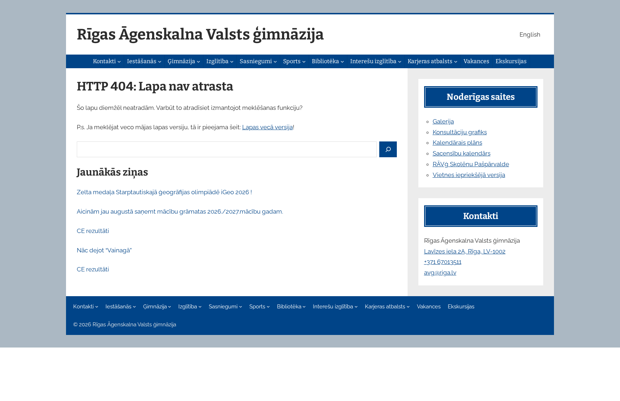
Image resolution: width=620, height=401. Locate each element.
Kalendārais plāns (457, 142)
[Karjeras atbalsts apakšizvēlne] (455, 61)
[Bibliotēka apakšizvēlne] (342, 61)
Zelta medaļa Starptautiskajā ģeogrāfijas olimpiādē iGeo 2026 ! (164, 192)
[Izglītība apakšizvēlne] (232, 61)
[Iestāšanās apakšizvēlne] (159, 61)
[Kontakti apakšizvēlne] (119, 61)
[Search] (388, 149)
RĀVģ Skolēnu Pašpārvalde (471, 164)
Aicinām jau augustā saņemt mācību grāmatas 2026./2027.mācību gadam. (180, 211)
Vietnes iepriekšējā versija (469, 174)
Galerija (443, 121)
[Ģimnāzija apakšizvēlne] (198, 61)
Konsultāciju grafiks (460, 132)
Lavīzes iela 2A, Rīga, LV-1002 (465, 251)
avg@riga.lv (440, 272)
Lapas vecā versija (267, 127)
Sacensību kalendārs (461, 153)
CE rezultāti (93, 230)
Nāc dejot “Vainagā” (104, 250)
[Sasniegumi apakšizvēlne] (275, 61)
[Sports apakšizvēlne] (304, 61)
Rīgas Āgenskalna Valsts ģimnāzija (200, 34)
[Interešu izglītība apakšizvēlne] (399, 61)
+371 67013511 (442, 261)
